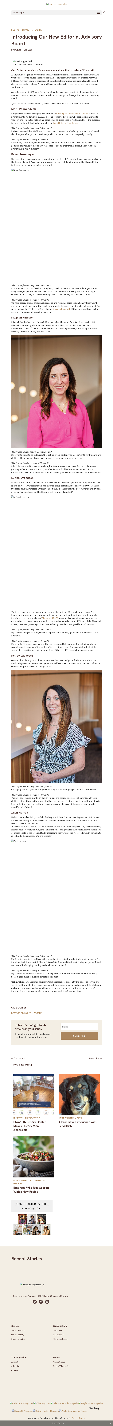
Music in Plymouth (61, 309)
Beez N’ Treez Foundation (65, 123)
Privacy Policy (78, 1418)
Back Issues (58, 1334)
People (38, 30)
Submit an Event (18, 1330)
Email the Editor (18, 1339)
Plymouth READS (50, 618)
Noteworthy (33, 1118)
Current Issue (59, 1361)
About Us (15, 1361)
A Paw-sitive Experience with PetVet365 (77, 1124)
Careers (14, 1370)
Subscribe (57, 1330)
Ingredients (20, 1180)
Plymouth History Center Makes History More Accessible (29, 1126)
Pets (79, 1118)
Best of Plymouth (21, 30)
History (18, 1118)
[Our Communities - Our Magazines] (32, 1233)
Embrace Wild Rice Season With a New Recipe (31, 1190)
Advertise (15, 1366)
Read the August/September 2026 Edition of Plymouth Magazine (41, 1296)
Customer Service (60, 1339)
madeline (18, 49)
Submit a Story (17, 1334)
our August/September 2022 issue (72, 113)
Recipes (17, 1183)
